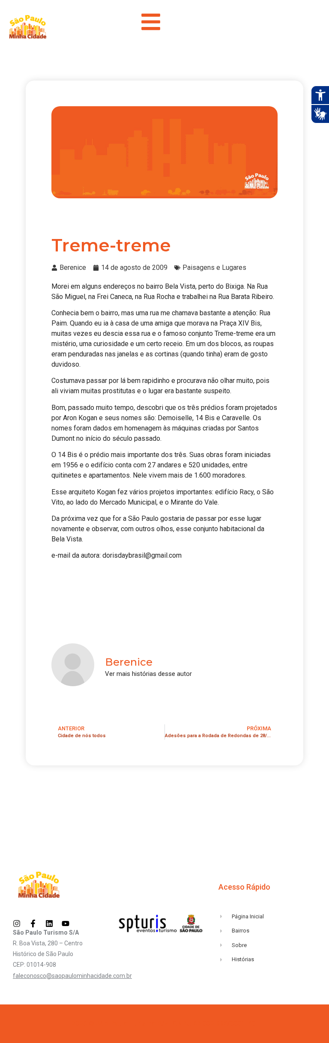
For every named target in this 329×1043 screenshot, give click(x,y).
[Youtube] (65, 923)
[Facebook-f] (33, 923)
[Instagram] (17, 923)
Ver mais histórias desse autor (148, 674)
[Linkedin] (49, 923)
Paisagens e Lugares (214, 267)
